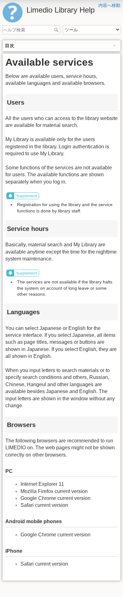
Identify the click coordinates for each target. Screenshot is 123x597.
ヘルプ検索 (57, 30)
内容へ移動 (109, 5)
